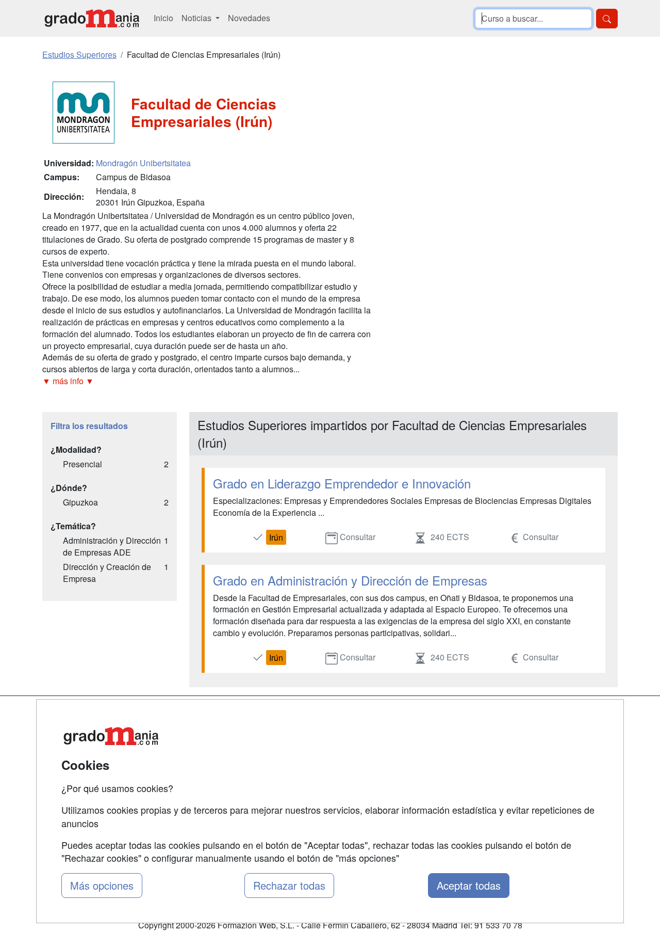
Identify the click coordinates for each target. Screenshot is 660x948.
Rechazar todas (289, 885)
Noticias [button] (197, 18)
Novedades (249, 18)
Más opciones (102, 885)
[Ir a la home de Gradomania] (91, 18)
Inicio (163, 18)
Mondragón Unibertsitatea (143, 163)
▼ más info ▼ (68, 381)
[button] (207, 381)
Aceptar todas (469, 885)
